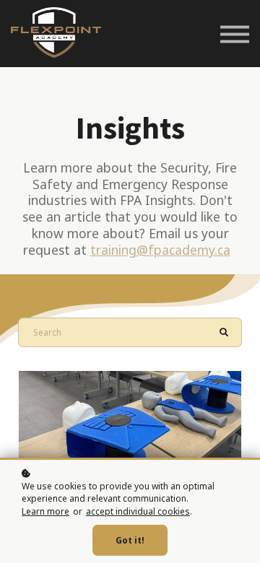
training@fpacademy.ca (160, 249)
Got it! (130, 540)
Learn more (45, 511)
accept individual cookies (138, 511)
